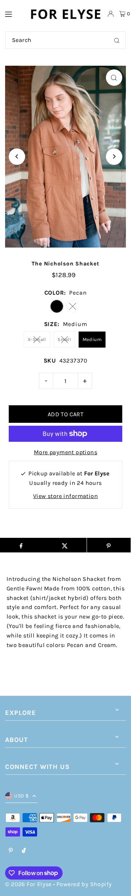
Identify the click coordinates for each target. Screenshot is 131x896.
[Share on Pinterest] (109, 545)
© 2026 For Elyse (28, 884)
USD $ (21, 796)
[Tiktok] (24, 851)
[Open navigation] (13, 13)
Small (64, 339)
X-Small (37, 339)
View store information (65, 496)
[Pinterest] (11, 851)
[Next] (114, 156)
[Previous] (17, 156)
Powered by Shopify (84, 884)
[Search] (117, 40)
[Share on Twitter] (65, 545)
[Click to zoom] (114, 77)
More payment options (65, 452)
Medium (92, 339)
